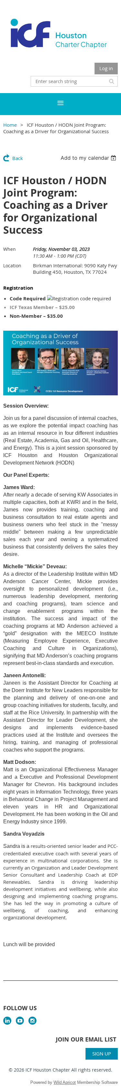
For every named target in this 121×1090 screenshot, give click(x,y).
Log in (106, 68)
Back (17, 158)
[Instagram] (32, 1021)
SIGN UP (101, 1053)
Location (12, 265)
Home (10, 125)
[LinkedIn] (7, 1021)
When (9, 249)
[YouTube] (20, 1021)
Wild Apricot (65, 1082)
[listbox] (89, 158)
